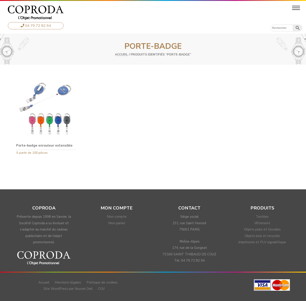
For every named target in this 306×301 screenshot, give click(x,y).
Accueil (121, 54)
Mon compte (117, 216)
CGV (101, 288)
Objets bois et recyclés (262, 236)
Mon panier (116, 223)
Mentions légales (68, 282)
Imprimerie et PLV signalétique (262, 242)
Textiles (262, 216)
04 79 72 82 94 (37, 25)
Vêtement (262, 223)
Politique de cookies (102, 282)
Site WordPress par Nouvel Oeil (68, 288)
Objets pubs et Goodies (262, 229)
